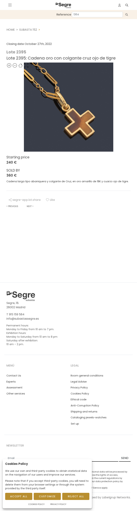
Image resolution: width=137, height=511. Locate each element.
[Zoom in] (9, 65)
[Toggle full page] (26, 65)
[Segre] (63, 5)
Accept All (18, 496)
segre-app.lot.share (26, 200)
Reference (63, 14)
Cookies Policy (80, 393)
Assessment (14, 387)
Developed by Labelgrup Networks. (106, 497)
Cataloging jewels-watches (88, 417)
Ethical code (79, 399)
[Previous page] (32, 65)
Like (52, 200)
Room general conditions (87, 375)
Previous (12, 206)
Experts (11, 381)
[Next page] (37, 65)
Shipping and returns (84, 411)
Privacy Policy (79, 387)
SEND (124, 458)
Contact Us (13, 375)
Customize (47, 496)
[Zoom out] (15, 65)
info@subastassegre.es (22, 319)
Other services (15, 393)
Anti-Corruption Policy (85, 405)
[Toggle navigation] (10, 5)
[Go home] (20, 65)
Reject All (76, 496)
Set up (75, 423)
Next (30, 206)
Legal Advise (79, 381)
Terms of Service (92, 487)
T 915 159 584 (15, 314)
